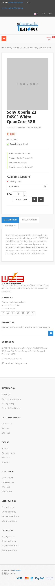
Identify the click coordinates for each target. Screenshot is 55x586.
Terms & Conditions (11, 408)
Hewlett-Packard (23, 153)
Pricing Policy (8, 507)
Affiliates (5, 458)
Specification (29, 220)
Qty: (9, 194)
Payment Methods (10, 516)
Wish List (6, 487)
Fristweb (17, 570)
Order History (8, 482)
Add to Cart (21, 199)
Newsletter (7, 491)
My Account (7, 478)
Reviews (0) (10, 226)
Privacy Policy (8, 404)
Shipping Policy (9, 512)
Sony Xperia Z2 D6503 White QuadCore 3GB (29, 48)
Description (10, 220)
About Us (6, 394)
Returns (5, 428)
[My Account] (50, 14)
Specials (5, 462)
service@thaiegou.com (12, 8)
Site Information (9, 521)
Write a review (34, 127)
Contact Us (7, 424)
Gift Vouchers (8, 453)
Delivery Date (15, 181)
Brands (5, 448)
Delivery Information (11, 399)
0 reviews (22, 127)
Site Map (6, 433)
